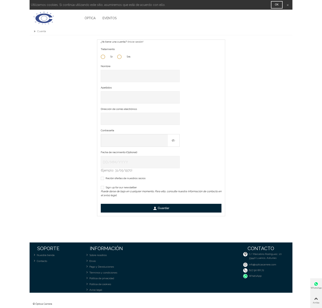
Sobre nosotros (98, 255)
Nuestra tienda (46, 255)
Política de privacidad (101, 278)
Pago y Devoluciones (101, 266)
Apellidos (106, 87)
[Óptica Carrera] (57, 18)
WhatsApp (255, 275)
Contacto (42, 261)
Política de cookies (100, 284)
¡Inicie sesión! (135, 41)
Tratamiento (108, 49)
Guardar (163, 208)
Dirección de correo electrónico (119, 109)
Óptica (90, 18)
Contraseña (107, 130)
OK (277, 4)
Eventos (110, 18)
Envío (92, 261)
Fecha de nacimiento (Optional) (119, 152)
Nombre (105, 66)
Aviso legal (95, 289)
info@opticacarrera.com (262, 264)
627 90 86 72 (256, 270)
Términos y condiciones (103, 272)
